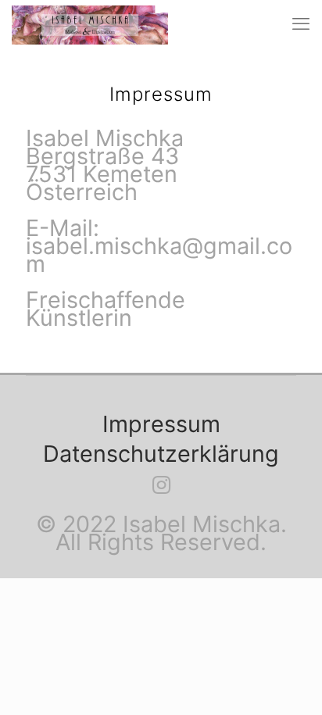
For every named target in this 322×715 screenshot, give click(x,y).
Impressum (161, 424)
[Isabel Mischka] (90, 23)
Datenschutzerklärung (161, 453)
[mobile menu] (301, 23)
